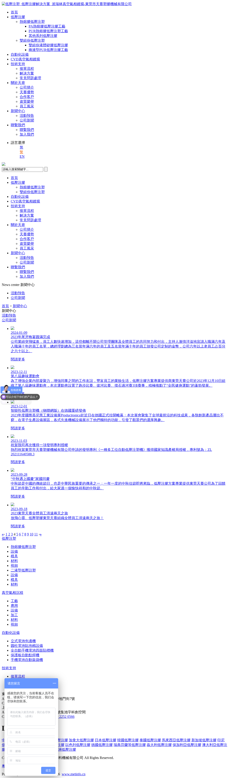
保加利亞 (187, 745)
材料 (14, 561)
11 (36, 534)
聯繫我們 (18, 125)
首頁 (14, 12)
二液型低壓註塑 (23, 570)
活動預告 (27, 115)
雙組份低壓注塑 (32, 40)
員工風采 (27, 106)
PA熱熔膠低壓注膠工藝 (47, 26)
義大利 (159, 745)
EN (22, 156)
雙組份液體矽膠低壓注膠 (48, 45)
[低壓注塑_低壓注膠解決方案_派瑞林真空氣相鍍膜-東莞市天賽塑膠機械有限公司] (67, 4)
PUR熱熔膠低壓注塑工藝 (48, 31)
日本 (105, 740)
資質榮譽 (27, 101)
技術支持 (18, 64)
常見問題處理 (30, 78)
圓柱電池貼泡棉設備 (27, 646)
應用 (14, 605)
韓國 (128, 740)
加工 (14, 615)
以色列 (77, 745)
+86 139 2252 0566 (60, 716)
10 (31, 534)
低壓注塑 (9, 538)
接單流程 (27, 68)
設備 (14, 551)
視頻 (14, 565)
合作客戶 (27, 97)
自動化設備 (20, 54)
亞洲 (65, 749)
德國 (102, 745)
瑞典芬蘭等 (130, 745)
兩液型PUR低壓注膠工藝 (48, 50)
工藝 (14, 601)
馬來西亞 (176, 740)
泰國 (150, 740)
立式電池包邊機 (23, 641)
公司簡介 (27, 87)
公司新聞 (27, 120)
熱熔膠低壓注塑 (32, 21)
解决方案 (27, 73)
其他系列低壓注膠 (43, 36)
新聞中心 (18, 111)
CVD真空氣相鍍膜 (25, 59)
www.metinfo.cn (73, 774)
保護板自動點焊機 (25, 655)
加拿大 (81, 740)
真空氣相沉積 (12, 593)
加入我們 (27, 134)
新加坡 (203, 740)
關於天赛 (18, 83)
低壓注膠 (18, 17)
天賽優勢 (27, 92)
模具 (14, 556)
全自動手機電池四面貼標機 (32, 650)
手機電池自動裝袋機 (27, 660)
